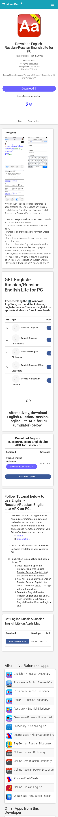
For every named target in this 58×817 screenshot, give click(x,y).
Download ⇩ (29, 88)
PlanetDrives (36, 55)
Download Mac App (17, 641)
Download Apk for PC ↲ (21, 466)
